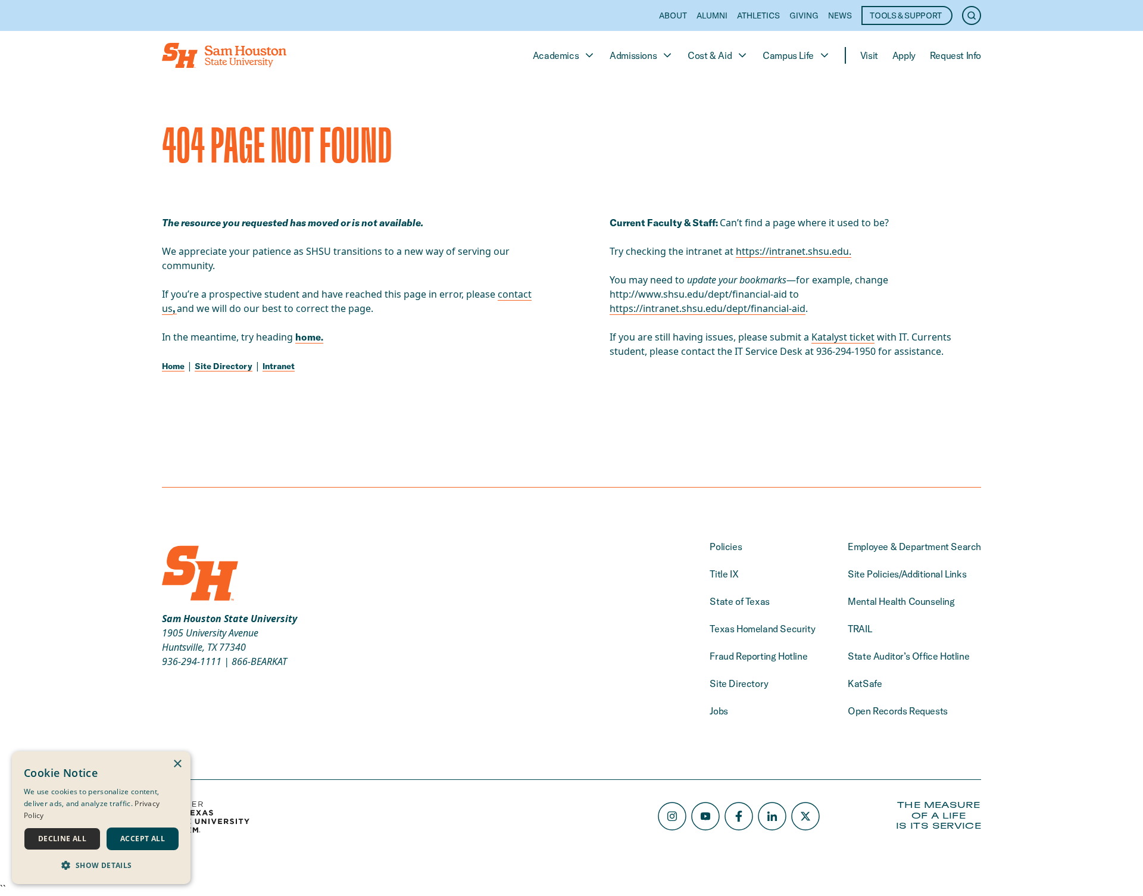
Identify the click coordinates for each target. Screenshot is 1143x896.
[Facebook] (738, 816)
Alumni (712, 15)
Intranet (279, 366)
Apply (904, 55)
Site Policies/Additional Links (907, 574)
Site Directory (223, 366)
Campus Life (788, 55)
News (840, 15)
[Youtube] (705, 816)
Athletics (758, 15)
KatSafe (865, 683)
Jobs (718, 711)
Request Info (955, 55)
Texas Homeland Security (762, 629)
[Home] (224, 55)
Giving (804, 15)
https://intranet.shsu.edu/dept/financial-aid (707, 308)
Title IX (724, 574)
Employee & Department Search (914, 546)
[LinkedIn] (772, 816)
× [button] (177, 764)
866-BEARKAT (259, 661)
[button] (101, 865)
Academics (556, 55)
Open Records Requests (898, 711)
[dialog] (101, 817)
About (673, 15)
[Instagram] (672, 816)
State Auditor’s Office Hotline (908, 656)
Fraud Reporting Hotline (758, 656)
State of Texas (739, 601)
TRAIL (860, 629)
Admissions (633, 55)
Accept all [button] (142, 838)
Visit (869, 55)
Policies (726, 546)
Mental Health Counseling (901, 601)
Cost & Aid (710, 55)
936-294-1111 (191, 661)
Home (173, 366)
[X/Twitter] (805, 816)
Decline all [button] (62, 838)
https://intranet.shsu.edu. (793, 251)
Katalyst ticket (843, 337)
